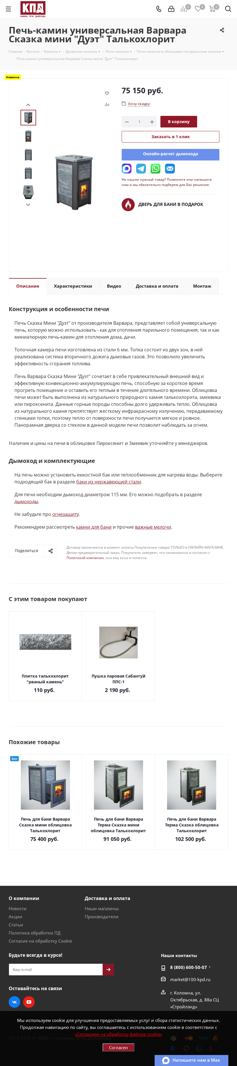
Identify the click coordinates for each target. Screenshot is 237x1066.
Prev (28, 105)
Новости (18, 908)
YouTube (29, 1002)
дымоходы (26, 501)
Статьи (16, 925)
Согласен (118, 1047)
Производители (101, 916)
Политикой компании (85, 557)
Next (28, 205)
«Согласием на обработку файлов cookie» (118, 1034)
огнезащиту (65, 514)
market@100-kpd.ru (190, 979)
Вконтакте (14, 1002)
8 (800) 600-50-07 (188, 967)
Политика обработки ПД (34, 933)
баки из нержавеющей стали (108, 482)
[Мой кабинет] (171, 9)
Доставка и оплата (107, 898)
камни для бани (94, 527)
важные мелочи (153, 527)
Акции (15, 916)
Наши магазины (102, 908)
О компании (24, 898)
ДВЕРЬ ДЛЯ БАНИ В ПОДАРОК (170, 204)
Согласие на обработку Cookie (40, 941)
